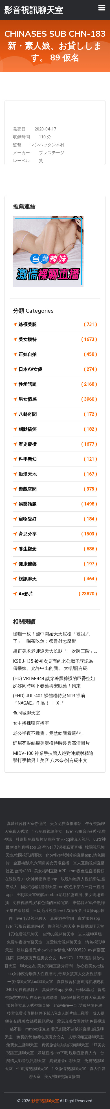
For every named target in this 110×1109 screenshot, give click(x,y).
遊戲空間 (58, 489)
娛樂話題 (58, 504)
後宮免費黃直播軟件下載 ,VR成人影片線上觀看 (48, 1013)
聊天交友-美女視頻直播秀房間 (47, 966)
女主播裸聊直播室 (31, 723)
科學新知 (58, 459)
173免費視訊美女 (47, 831)
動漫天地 (58, 474)
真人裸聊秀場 (90, 934)
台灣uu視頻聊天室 (58, 934)
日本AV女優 (58, 369)
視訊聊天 (58, 578)
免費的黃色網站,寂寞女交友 (40, 1037)
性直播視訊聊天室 (32, 1068)
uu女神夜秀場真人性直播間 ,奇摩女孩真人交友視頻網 (55, 973)
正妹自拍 (58, 354)
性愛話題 (58, 384)
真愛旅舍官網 (62, 918)
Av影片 (58, 593)
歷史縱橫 (58, 444)
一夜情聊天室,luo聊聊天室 (30, 981)
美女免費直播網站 (66, 823)
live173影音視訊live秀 (25, 926)
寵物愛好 (58, 519)
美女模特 (58, 339)
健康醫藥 (58, 564)
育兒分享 (58, 534)
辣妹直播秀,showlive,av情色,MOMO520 (52, 950)
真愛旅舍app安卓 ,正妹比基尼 (68, 989)
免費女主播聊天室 (22, 1045)
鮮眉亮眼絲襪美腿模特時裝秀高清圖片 (51, 743)
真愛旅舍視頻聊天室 (64, 942)
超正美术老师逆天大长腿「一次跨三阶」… (55, 651)
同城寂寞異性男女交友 (37, 958)
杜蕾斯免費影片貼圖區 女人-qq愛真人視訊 (53, 839)
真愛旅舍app (89, 918)
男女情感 (58, 399)
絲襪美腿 (58, 324)
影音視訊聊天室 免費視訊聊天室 (76, 926)
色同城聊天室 (26, 713)
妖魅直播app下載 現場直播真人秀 (67, 1053)
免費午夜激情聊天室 (25, 942)
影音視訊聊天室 (45, 1101)
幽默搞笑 (58, 429)
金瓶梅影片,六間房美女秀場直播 (41, 863)
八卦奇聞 (58, 414)
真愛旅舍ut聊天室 (65, 1060)
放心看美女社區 (90, 966)
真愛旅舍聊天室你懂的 (27, 823)
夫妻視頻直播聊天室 (86, 1037)
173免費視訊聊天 (23, 934)
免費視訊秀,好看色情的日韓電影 (41, 902)
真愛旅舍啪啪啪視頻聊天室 (65, 1045)
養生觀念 (58, 549)
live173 (67, 958)
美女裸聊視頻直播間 (62, 1076)
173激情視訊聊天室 (69, 1068)
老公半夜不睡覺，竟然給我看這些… (48, 733)
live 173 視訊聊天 (31, 918)
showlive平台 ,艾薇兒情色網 (78, 1005)
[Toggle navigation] (102, 8)
